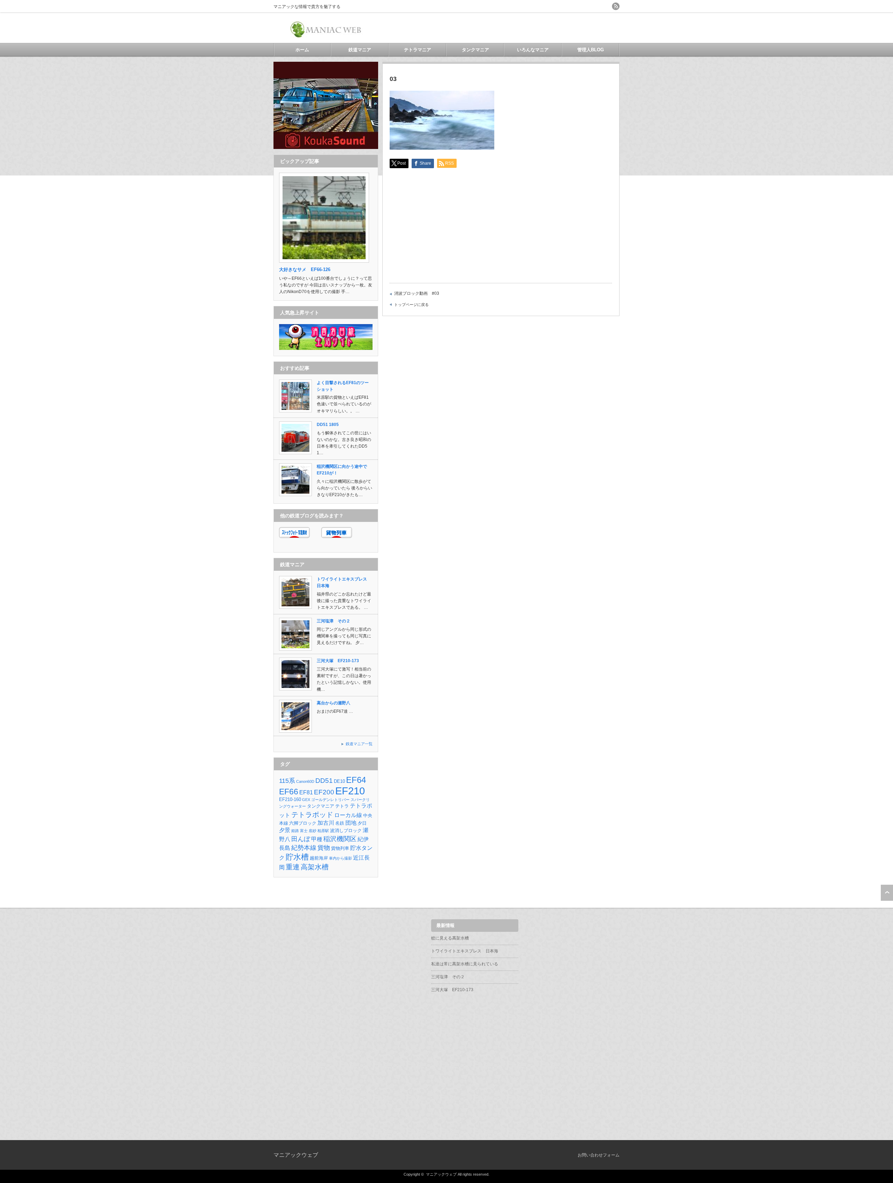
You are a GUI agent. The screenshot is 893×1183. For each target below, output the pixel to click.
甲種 (316, 839)
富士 (304, 831)
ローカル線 (348, 815)
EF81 (306, 792)
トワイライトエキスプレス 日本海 (464, 951)
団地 (351, 823)
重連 (293, 867)
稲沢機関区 (340, 839)
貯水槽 (297, 857)
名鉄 (339, 823)
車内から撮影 (340, 858)
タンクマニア (475, 49)
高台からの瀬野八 (333, 703)
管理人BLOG (590, 49)
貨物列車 (340, 848)
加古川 (325, 823)
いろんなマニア (533, 49)
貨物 (323, 847)
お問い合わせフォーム (599, 1155)
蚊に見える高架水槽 (450, 938)
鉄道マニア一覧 (359, 744)
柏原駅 (323, 831)
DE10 (339, 781)
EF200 (324, 792)
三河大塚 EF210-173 (338, 660)
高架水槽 (315, 867)
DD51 (324, 780)
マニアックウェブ (295, 1155)
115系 (287, 780)
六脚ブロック (302, 823)
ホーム (302, 49)
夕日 (362, 823)
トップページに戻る (411, 304)
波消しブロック (346, 830)
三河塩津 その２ (333, 621)
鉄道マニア (359, 49)
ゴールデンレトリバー (330, 800)
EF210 (350, 790)
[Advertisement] (538, 27)
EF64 (356, 780)
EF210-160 (290, 799)
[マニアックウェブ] (326, 35)
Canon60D (305, 781)
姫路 (295, 831)
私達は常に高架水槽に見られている (464, 963)
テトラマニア (417, 49)
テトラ (342, 806)
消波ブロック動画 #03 (416, 293)
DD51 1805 (328, 424)
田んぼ (300, 839)
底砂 (312, 831)
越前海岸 (319, 858)
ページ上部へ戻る (887, 893)
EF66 (288, 791)
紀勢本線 (303, 847)
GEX (306, 800)
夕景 (284, 830)
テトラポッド (312, 814)
